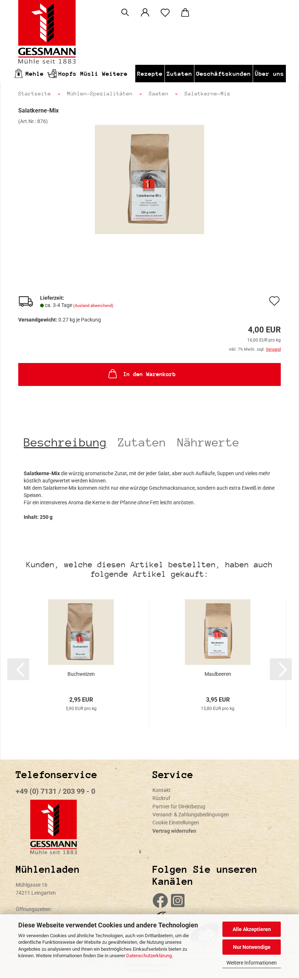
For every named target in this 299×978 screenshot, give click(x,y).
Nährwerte (208, 442)
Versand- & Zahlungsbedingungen (190, 814)
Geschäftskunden (223, 73)
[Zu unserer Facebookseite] (160, 904)
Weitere (115, 73)
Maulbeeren (218, 674)
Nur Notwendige (252, 947)
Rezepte (150, 73)
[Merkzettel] (165, 12)
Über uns (269, 73)
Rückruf (161, 798)
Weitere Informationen (251, 963)
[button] (145, 12)
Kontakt (161, 790)
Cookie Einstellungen (175, 822)
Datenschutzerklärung (149, 955)
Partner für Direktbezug (178, 806)
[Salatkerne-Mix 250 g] (149, 179)
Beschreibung (65, 442)
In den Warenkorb (149, 374)
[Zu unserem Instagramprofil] (178, 904)
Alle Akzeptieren (252, 929)
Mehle (35, 73)
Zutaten (179, 73)
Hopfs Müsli (78, 73)
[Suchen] (125, 12)
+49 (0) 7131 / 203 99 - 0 (55, 791)
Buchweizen (81, 674)
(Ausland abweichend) (93, 305)
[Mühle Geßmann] (49, 31)
